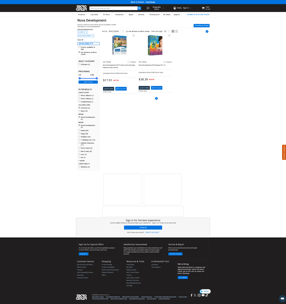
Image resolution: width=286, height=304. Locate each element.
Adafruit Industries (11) (87, 144)
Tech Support (156, 267)
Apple (131, 14)
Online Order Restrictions (110, 270)
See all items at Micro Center (89, 53)
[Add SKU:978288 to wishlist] (133, 35)
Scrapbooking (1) (87, 102)
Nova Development (85, 36)
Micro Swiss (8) (86, 151)
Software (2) (85, 64)
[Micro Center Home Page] (81, 7)
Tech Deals (150, 2)
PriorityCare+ (154, 14)
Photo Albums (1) (87, 95)
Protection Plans (82, 278)
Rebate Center (131, 270)
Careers (129, 275)
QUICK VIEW (108, 89)
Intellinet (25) (85, 137)
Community (130, 264)
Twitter (195, 295)
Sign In (143, 227)
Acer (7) (83, 154)
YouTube (203, 295)
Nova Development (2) (88, 118)
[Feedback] (284, 152)
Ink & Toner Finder (132, 272)
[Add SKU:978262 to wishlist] (169, 35)
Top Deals (94, 14)
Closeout (82, 32)
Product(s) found (201, 25)
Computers (119, 14)
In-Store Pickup (107, 264)
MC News (166, 14)
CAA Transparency (146, 297)
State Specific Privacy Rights (130, 297)
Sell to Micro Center (133, 278)
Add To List (121, 89)
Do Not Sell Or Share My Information (165, 297)
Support (177, 14)
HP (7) (83, 158)
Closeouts (154, 264)
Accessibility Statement (113, 297)
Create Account (152, 232)
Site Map (129, 286)
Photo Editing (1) (87, 99)
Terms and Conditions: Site (100, 298)
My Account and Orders (85, 264)
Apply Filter (88, 82)
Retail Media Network (133, 283)
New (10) (84, 111)
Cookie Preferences (164, 298)
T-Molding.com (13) (88, 140)
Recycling (80, 275)
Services (141, 14)
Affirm (104, 275)
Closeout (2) (85, 108)
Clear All (80, 40)
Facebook (191, 295)
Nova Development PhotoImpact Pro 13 (152, 65)
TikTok (206, 295)
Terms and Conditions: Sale (118, 298)
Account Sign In (151, 298)
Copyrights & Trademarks (137, 298)
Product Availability (108, 267)
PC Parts (106, 14)
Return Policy (81, 267)
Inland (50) (84, 131)
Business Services (132, 280)
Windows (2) (85, 167)
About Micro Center (98, 297)
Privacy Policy (183, 297)
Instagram (199, 295)
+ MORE (82, 161)
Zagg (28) (84, 134)
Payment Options (108, 272)
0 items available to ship (88, 48)
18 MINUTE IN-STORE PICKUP (197, 14)
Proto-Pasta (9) (86, 148)
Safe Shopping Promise (85, 272)
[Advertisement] (122, 189)
